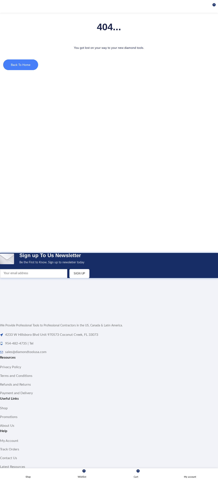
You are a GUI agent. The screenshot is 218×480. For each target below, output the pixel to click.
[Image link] (21, 298)
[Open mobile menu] (5, 6)
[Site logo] (109, 6)
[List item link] (109, 367)
